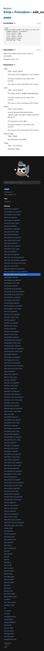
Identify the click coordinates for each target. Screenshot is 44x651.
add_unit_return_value (11, 517)
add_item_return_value (11, 385)
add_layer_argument (10, 388)
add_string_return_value (11, 491)
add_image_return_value (11, 360)
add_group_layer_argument (12, 346)
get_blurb (7, 551)
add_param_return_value (11, 431)
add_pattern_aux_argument (12, 454)
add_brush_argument (10, 217)
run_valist (7, 613)
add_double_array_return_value (13, 294)
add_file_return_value (10, 326)
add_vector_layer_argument (12, 519)
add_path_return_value (11, 448)
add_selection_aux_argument (13, 471)
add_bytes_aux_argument (12, 229)
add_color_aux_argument (11, 254)
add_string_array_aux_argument (13, 482)
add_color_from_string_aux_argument (15, 260)
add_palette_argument (11, 417)
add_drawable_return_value (12, 308)
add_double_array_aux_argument (14, 291)
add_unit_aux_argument (11, 514)
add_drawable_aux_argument (13, 306)
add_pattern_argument (11, 451)
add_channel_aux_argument (12, 237)
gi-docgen (7, 645)
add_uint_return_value (11, 508)
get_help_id (7, 562)
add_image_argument (10, 354)
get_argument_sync (10, 539)
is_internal (7, 599)
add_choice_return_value (11, 249)
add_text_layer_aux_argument (13, 497)
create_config (8, 528)
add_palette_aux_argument (12, 420)
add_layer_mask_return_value (13, 400)
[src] (39, 23)
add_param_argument (11, 425)
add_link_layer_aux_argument (13, 408)
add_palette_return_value (12, 422)
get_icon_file (8, 565)
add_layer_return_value (11, 403)
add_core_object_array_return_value (15, 274)
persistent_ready (9, 605)
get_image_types (9, 576)
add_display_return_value (12, 283)
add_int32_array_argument (12, 363)
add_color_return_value (11, 266)
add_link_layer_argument (11, 405)
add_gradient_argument (11, 337)
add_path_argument (10, 442)
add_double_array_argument (13, 288)
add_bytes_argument (10, 226)
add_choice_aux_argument (12, 246)
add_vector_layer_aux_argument (14, 522)
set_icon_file (7, 625)
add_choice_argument (11, 243)
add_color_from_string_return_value (15, 263)
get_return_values (9, 594)
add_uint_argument (10, 502)
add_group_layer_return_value (13, 351)
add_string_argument (10, 477)
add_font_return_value (11, 334)
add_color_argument (10, 251)
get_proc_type (8, 591)
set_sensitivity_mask (10, 639)
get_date (6, 556)
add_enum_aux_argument (12, 314)
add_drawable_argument (11, 303)
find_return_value (9, 537)
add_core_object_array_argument (14, 269)
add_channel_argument (11, 234)
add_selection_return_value (12, 474)
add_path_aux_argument (11, 445)
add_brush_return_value (11, 223)
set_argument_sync (10, 616)
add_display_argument (11, 277)
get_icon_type (8, 574)
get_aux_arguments (10, 548)
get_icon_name (8, 568)
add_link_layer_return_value (12, 411)
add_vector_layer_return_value (13, 525)
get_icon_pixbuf (9, 571)
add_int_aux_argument (11, 374)
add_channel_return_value (12, 240)
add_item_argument (10, 380)
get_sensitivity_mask (10, 596)
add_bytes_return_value (11, 231)
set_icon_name (8, 628)
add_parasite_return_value (12, 440)
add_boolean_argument (11, 209)
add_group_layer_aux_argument (13, 348)
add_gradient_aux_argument (12, 340)
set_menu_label (9, 636)
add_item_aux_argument (11, 383)
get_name (7, 585)
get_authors (7, 545)
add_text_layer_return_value (12, 499)
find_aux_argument (10, 534)
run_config (7, 611)
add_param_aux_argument (12, 428)
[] (2, 23)
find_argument (8, 531)
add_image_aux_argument (12, 357)
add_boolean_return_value (12, 214)
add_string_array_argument (12, 479)
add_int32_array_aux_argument (13, 365)
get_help (6, 559)
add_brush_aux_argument (12, 220)
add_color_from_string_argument (14, 257)
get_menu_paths (9, 582)
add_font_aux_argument (11, 331)
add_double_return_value (12, 300)
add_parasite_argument (11, 434)
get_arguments (8, 542)
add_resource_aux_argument (13, 462)
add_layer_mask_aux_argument (13, 397)
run (5, 608)
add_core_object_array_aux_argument (15, 271)
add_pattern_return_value (12, 457)
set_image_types (9, 633)
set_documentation (10, 622)
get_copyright (8, 554)
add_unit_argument (10, 511)
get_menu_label (9, 579)
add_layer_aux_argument (11, 391)
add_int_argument (9, 371)
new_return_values (9, 602)
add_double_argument (11, 286)
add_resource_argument (11, 460)
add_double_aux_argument (12, 297)
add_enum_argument (10, 311)
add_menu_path (9, 414)
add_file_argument (9, 320)
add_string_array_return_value (13, 485)
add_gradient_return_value (12, 343)
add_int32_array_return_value (13, 368)
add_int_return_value (10, 377)
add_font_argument (10, 328)
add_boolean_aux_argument (12, 212)
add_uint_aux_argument (11, 505)
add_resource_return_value (12, 465)
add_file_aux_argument (11, 323)
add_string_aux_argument (12, 488)
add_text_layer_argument (12, 494)
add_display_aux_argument (12, 280)
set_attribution (8, 619)
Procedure (7, 201)
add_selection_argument (11, 468)
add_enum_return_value (11, 317)
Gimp (6, 189)
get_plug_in (7, 588)
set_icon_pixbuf (9, 631)
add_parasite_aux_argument (12, 437)
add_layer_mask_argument (12, 394)
